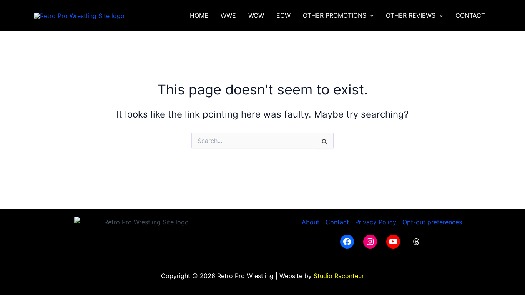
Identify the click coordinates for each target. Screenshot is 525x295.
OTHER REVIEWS (410, 15)
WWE (228, 15)
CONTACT (470, 15)
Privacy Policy (375, 222)
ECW (283, 15)
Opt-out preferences (432, 222)
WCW (256, 15)
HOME (199, 15)
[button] (370, 15)
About (310, 222)
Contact (337, 222)
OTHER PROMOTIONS (334, 15)
